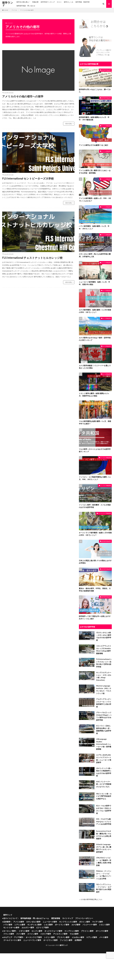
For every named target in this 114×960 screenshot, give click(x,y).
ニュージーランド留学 (32, 940)
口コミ (59, 2)
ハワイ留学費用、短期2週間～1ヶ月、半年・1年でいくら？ (94, 227)
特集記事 (35, 2)
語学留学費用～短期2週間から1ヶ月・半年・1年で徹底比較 (94, 118)
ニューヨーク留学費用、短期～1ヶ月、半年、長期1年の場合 (94, 283)
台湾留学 (78, 940)
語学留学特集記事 (106, 70)
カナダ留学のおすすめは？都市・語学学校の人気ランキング (95, 339)
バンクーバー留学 (90, 924)
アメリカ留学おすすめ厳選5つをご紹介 (93, 145)
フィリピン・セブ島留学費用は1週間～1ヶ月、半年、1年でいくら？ (95, 478)
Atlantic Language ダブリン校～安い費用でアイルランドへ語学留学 (103, 848)
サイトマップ (67, 918)
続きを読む (68, 123)
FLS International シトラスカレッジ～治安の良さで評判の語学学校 (104, 663)
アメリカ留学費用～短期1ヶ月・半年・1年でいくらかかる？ (95, 199)
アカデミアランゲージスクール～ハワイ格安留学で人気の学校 (103, 703)
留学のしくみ (68, 2)
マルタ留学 (74, 934)
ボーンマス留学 (102, 931)
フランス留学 (8, 934)
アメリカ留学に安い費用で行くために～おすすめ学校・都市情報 (95, 171)
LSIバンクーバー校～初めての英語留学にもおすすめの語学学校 (104, 772)
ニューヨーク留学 (50, 922)
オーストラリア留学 (34, 937)
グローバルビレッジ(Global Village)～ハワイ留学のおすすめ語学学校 (104, 716)
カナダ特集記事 (107, 290)
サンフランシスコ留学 (68, 922)
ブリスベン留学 (63, 937)
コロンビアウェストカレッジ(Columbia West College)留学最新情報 (103, 649)
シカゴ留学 (48, 924)
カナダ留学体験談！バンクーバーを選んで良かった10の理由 (95, 366)
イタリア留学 (45, 934)
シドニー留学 (49, 937)
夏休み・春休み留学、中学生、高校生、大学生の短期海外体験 (95, 589)
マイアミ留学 (97, 922)
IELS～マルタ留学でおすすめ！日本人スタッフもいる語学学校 (103, 809)
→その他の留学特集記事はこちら (90, 899)
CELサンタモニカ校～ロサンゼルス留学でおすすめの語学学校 (103, 636)
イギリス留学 (24, 931)
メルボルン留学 (78, 937)
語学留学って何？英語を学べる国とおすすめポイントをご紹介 (95, 617)
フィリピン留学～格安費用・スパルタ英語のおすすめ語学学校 (95, 506)
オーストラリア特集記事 (104, 513)
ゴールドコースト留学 (12, 940)
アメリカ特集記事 (106, 125)
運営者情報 (55, 918)
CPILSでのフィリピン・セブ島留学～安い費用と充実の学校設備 (103, 861)
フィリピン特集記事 (106, 457)
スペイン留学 (32, 934)
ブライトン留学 (87, 931)
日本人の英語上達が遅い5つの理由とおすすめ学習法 (95, 561)
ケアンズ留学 (91, 937)
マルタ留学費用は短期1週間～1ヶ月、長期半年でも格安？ (95, 422)
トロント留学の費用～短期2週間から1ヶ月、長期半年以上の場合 (94, 394)
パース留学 (103, 937)
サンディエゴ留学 (34, 924)
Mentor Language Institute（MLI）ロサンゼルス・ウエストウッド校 (103, 689)
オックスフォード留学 (53, 931)
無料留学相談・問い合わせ (25, 6)
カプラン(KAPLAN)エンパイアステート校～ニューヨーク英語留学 (103, 758)
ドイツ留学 (20, 934)
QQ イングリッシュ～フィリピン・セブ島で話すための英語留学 (103, 888)
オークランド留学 (50, 940)
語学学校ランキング (48, 2)
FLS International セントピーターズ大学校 (28, 178)
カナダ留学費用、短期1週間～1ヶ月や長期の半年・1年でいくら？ (95, 311)
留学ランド (7, 4)
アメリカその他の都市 (27, 10)
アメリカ (14, 10)
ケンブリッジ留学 (72, 931)
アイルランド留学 (60, 934)
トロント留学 (104, 924)
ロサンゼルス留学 (33, 922)
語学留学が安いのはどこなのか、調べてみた (95, 90)
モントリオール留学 (11, 927)
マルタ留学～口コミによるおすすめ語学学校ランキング (95, 450)
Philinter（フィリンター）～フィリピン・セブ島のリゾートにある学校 (103, 875)
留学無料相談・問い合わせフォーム (34, 918)
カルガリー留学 (28, 927)
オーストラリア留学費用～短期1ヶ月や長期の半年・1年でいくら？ (95, 534)
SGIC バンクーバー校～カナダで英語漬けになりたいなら (103, 784)
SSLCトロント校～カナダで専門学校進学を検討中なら (104, 796)
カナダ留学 (75, 924)
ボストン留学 (84, 922)
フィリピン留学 (66, 940)
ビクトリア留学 (42, 927)
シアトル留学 (19, 924)
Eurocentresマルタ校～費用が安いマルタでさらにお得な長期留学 (103, 835)
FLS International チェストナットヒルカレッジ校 (32, 257)
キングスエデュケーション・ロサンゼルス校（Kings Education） (103, 676)
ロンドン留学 (37, 931)
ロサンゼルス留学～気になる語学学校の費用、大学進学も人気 (95, 255)
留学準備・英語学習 (82, 2)
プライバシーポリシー (84, 918)
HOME (6, 10)
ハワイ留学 (7, 924)
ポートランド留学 (62, 924)
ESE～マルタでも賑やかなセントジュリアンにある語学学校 (103, 821)
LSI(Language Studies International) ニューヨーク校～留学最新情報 (103, 744)
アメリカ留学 (18, 922)
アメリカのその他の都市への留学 (22, 96)
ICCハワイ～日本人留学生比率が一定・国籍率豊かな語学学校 (103, 729)
